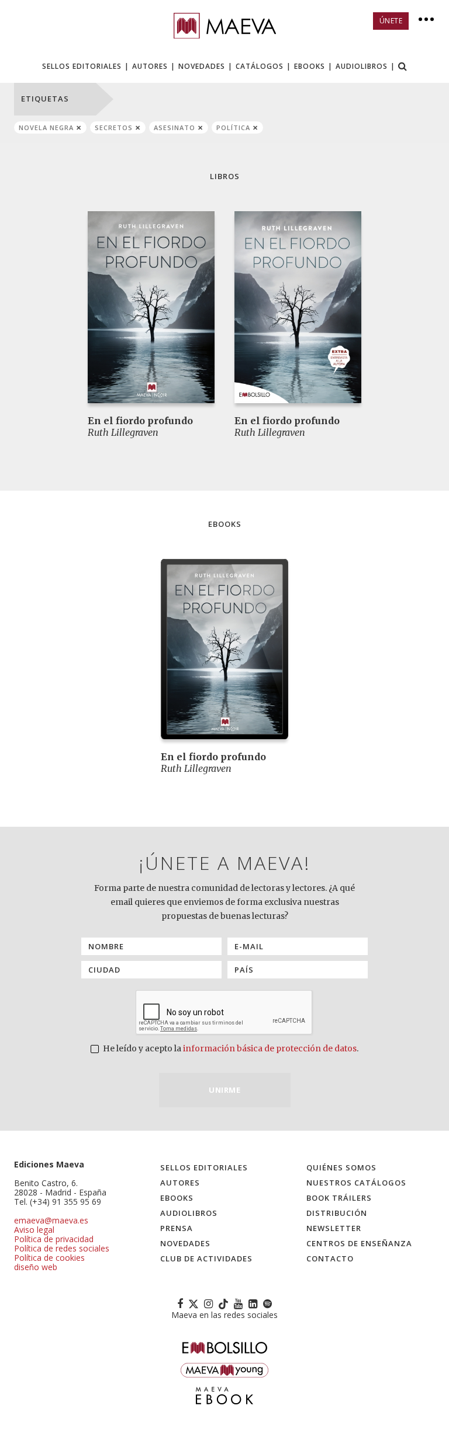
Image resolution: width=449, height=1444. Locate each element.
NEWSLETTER (333, 1228)
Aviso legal (34, 1229)
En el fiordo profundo (140, 420)
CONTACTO (330, 1258)
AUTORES (150, 66)
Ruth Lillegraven (123, 432)
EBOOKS (309, 66)
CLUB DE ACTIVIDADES (206, 1258)
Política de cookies (49, 1257)
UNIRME (224, 1090)
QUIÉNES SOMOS (341, 1167)
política (233, 127)
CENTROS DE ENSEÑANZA (359, 1243)
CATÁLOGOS (260, 66)
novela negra (46, 127)
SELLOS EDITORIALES (82, 66)
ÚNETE (391, 21)
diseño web (35, 1266)
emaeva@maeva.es (51, 1220)
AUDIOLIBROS (362, 66)
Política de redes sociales (61, 1248)
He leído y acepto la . (229, 1048)
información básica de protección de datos (270, 1048)
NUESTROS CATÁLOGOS (356, 1182)
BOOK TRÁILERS (339, 1198)
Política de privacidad (54, 1238)
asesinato (174, 127)
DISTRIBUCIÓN (336, 1213)
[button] (403, 67)
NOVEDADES (201, 66)
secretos (114, 127)
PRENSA (176, 1228)
